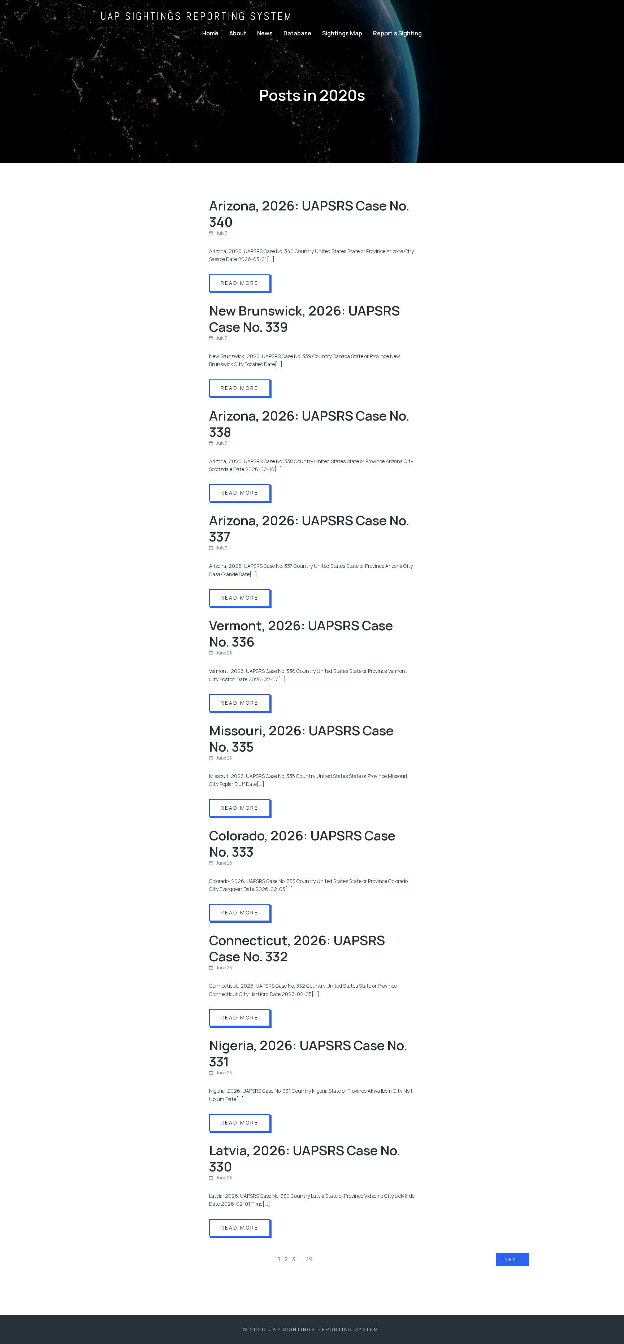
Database (297, 33)
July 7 (221, 233)
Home (210, 33)
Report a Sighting (397, 33)
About (237, 33)
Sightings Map (342, 33)
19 (310, 1259)
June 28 (224, 653)
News (265, 33)
